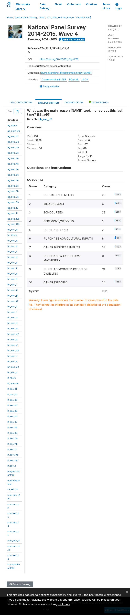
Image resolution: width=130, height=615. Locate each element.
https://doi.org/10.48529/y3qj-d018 (59, 59)
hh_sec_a (12, 240)
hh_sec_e (12, 262)
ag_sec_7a (13, 196)
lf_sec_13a (12, 454)
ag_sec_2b (13, 147)
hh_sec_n (12, 323)
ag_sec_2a (13, 141)
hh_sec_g (12, 273)
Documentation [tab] (74, 102)
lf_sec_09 (12, 432)
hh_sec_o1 (12, 328)
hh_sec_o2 (13, 334)
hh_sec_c (12, 251)
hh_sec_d (12, 257)
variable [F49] (83, 17)
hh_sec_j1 (12, 290)
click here (64, 604)
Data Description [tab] (48, 103)
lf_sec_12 (12, 449)
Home (10, 17)
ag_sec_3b (13, 158)
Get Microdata (73, 39)
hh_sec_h (12, 279)
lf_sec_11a (12, 438)
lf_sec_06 (12, 416)
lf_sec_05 (12, 410)
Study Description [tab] (21, 102)
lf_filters (11, 377)
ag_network (13, 131)
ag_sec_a (12, 229)
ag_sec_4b (13, 169)
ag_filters (12, 125)
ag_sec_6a (13, 185)
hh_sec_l (12, 312)
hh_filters (12, 235)
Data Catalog (44, 6)
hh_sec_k (12, 306)
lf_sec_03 (12, 399)
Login (118, 8)
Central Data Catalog (26, 17)
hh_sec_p (12, 339)
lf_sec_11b (12, 444)
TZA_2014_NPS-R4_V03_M (60, 17)
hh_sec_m (12, 317)
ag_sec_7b (13, 202)
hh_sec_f (12, 268)
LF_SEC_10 (12, 489)
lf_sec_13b (12, 460)
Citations (91, 4)
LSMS (42, 17)
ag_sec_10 (12, 207)
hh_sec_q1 (12, 345)
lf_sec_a (11, 465)
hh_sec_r (12, 356)
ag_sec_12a (13, 218)
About (58, 4)
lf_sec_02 (12, 394)
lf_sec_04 (12, 405)
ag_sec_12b (13, 224)
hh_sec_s (12, 361)
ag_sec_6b (13, 191)
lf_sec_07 (12, 421)
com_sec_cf (13, 540)
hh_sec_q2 (13, 350)
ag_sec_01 (12, 136)
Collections (74, 4)
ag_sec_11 (12, 213)
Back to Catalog (21, 584)
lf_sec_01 (12, 388)
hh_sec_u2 (13, 366)
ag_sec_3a (13, 152)
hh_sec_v (12, 372)
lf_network (12, 383)
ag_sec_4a (13, 163)
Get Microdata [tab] (100, 102)
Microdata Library (23, 6)
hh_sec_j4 (12, 301)
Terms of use (106, 6)
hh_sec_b (12, 246)
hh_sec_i (12, 284)
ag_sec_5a (13, 174)
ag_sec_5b (13, 180)
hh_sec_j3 (12, 295)
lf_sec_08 (12, 427)
